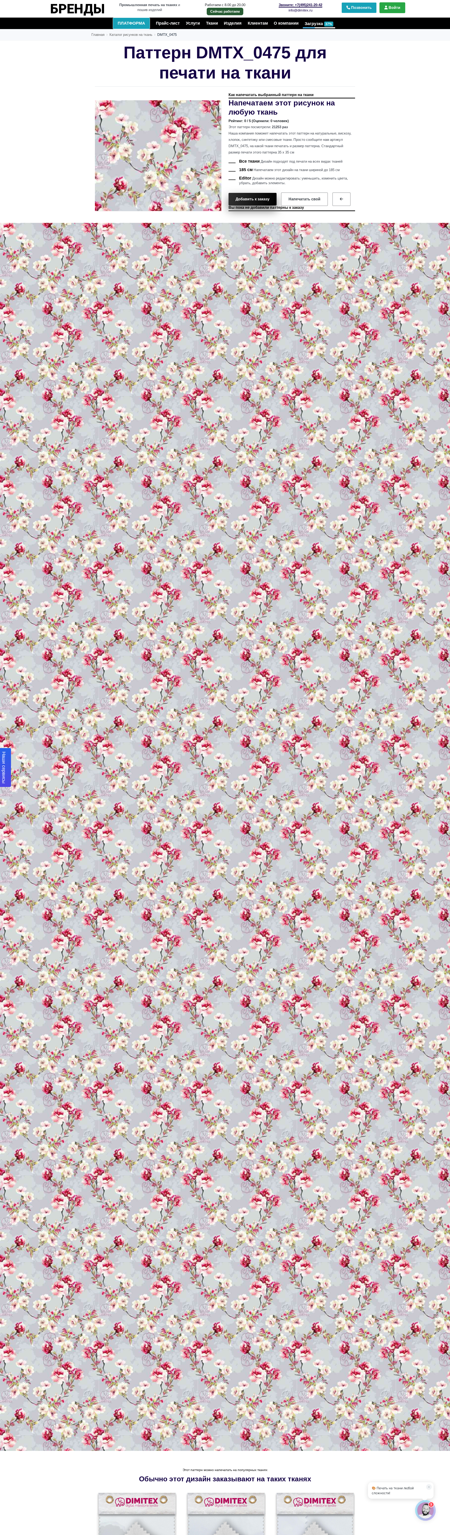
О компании (286, 23)
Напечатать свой (304, 199)
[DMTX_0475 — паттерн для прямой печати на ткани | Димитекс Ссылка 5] (341, 199)
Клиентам (258, 23)
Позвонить (361, 8)
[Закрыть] (427, 1370)
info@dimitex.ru (300, 10)
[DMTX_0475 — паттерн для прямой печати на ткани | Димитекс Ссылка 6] (136, 1533)
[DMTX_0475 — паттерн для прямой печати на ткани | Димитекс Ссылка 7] (225, 1533)
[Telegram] (372, 1370)
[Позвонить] (391, 1370)
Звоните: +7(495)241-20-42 (300, 5)
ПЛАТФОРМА (131, 23)
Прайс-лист (168, 23)
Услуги (193, 23)
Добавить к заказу (253, 199)
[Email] (411, 1370)
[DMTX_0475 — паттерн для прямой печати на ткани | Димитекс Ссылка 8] (314, 1533)
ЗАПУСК (84, 6)
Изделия (233, 23)
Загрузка (318, 23)
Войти (394, 8)
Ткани (212, 23)
